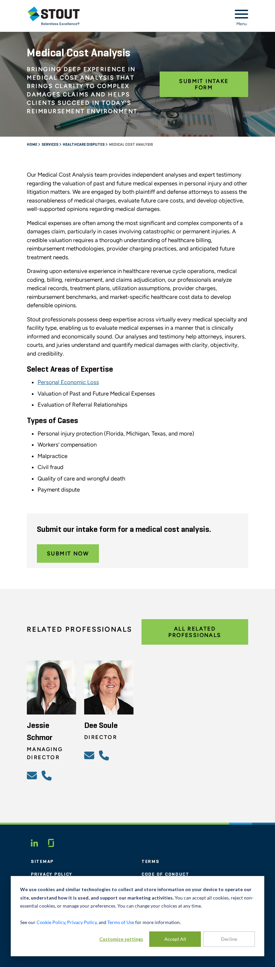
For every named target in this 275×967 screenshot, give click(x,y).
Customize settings (121, 939)
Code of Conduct (165, 874)
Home (32, 145)
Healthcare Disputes (84, 145)
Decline (229, 939)
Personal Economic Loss (68, 382)
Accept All (175, 939)
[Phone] (48, 775)
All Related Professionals (194, 632)
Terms (151, 861)
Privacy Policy (51, 874)
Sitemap (42, 861)
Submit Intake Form (203, 84)
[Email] (33, 775)
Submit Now (68, 553)
